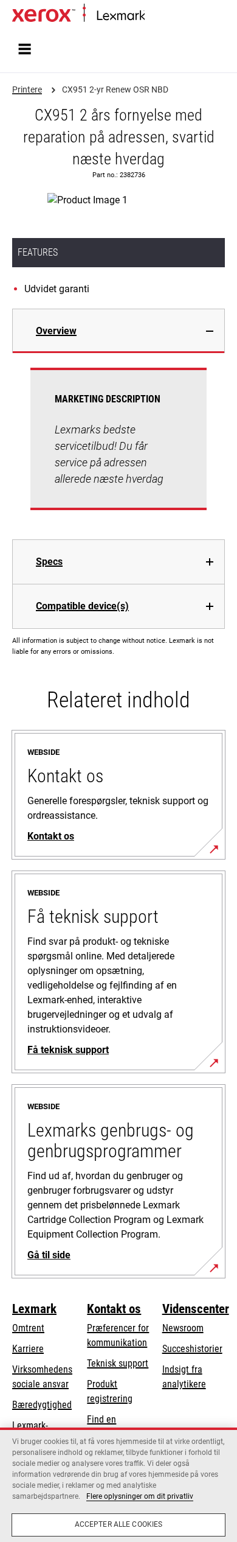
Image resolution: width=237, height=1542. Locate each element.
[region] (118, 1485)
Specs (49, 561)
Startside (159, 16)
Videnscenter (195, 1309)
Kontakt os (114, 1309)
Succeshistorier (192, 1349)
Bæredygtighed (42, 1405)
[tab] (118, 331)
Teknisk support (117, 1363)
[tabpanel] (118, 446)
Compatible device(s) (82, 606)
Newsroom (183, 1328)
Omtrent (28, 1328)
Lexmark (34, 1309)
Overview (56, 331)
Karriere (28, 1349)
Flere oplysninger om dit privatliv (139, 1496)
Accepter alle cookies (119, 1524)
